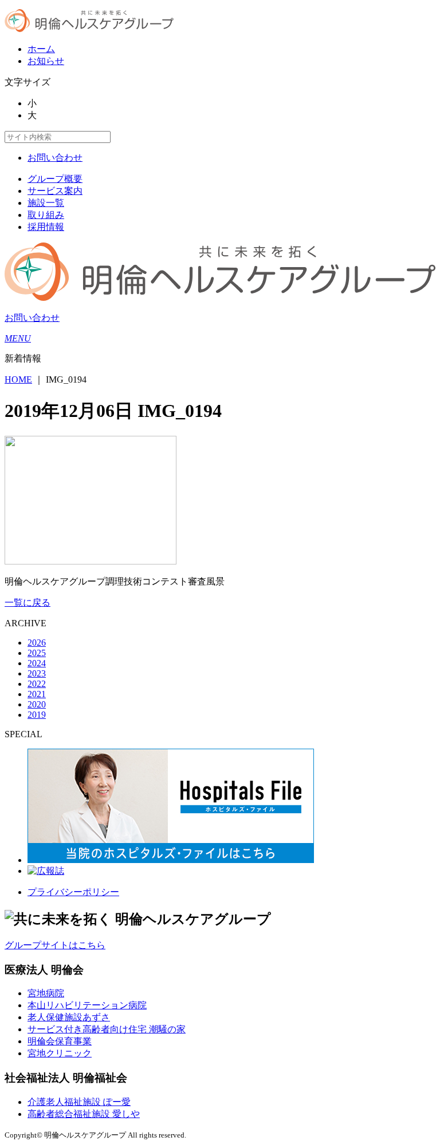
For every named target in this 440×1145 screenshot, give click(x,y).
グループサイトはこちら (55, 945)
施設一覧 (46, 203)
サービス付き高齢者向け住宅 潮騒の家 (107, 1029)
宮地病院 (46, 993)
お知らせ (46, 61)
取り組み (46, 215)
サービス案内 (55, 191)
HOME (18, 379)
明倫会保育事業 (60, 1041)
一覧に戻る (27, 602)
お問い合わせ (55, 157)
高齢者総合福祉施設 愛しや (84, 1114)
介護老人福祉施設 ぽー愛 (79, 1102)
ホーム (41, 49)
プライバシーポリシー (73, 892)
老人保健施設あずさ (69, 1017)
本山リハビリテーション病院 (87, 1005)
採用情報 (46, 227)
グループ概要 (55, 179)
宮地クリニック (60, 1053)
